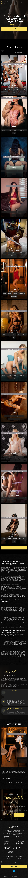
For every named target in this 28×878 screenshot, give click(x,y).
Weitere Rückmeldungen (18, 778)
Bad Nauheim (19, 836)
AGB (5, 837)
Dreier (17, 840)
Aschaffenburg (7, 846)
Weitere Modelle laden (14, 547)
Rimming (18, 847)
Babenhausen (7, 847)
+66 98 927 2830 (7, 862)
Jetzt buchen (14, 28)
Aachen (6, 844)
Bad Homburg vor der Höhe (9, 848)
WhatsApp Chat (14, 24)
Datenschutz (7, 839)
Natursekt (18, 844)
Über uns (6, 842)
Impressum (6, 841)
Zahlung (6, 843)
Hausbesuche (19, 842)
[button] (9, 782)
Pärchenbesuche (20, 846)
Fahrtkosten (7, 840)
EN (21, 2)
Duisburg (18, 837)
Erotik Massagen (20, 841)
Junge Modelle (19, 843)
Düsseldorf (18, 839)
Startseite (6, 836)
